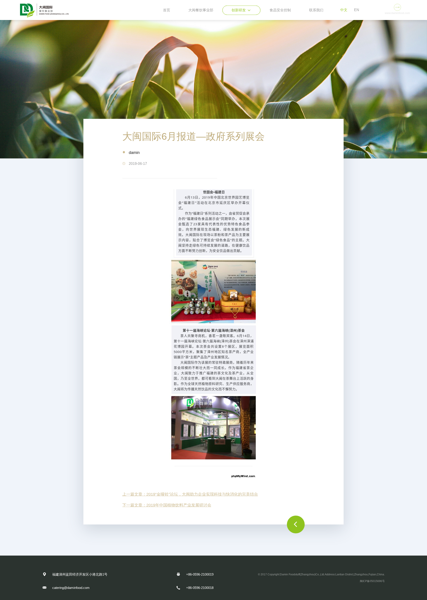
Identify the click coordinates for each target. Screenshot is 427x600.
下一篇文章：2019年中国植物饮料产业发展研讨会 (166, 505)
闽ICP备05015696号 (372, 581)
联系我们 (316, 10)
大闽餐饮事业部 (200, 10)
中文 (343, 10)
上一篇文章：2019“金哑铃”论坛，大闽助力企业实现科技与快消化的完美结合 (190, 494)
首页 (166, 10)
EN (356, 10)
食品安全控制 (280, 10)
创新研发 (241, 10)
